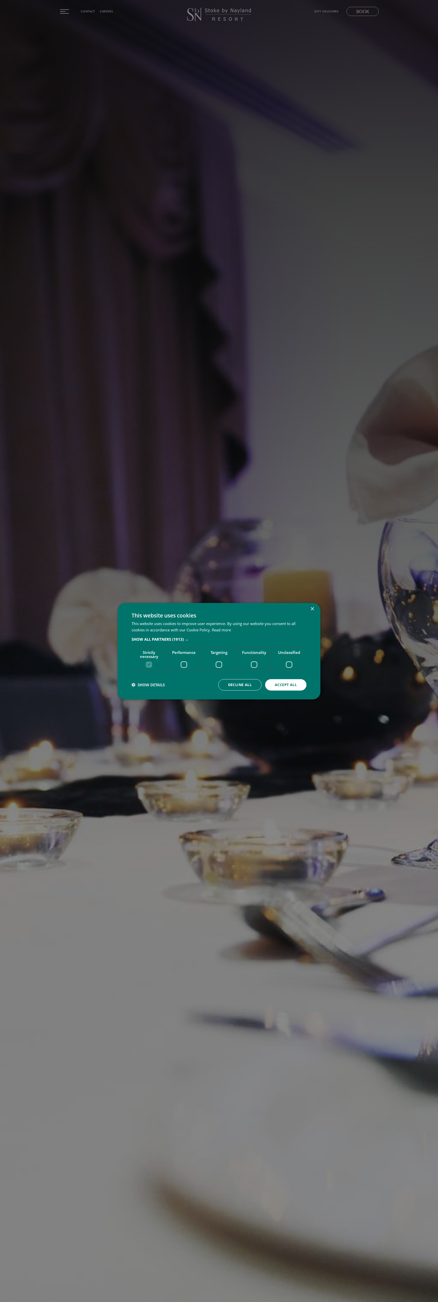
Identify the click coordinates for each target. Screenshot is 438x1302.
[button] (219, 639)
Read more (221, 629)
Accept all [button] (286, 684)
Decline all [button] (240, 684)
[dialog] (219, 651)
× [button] (312, 609)
